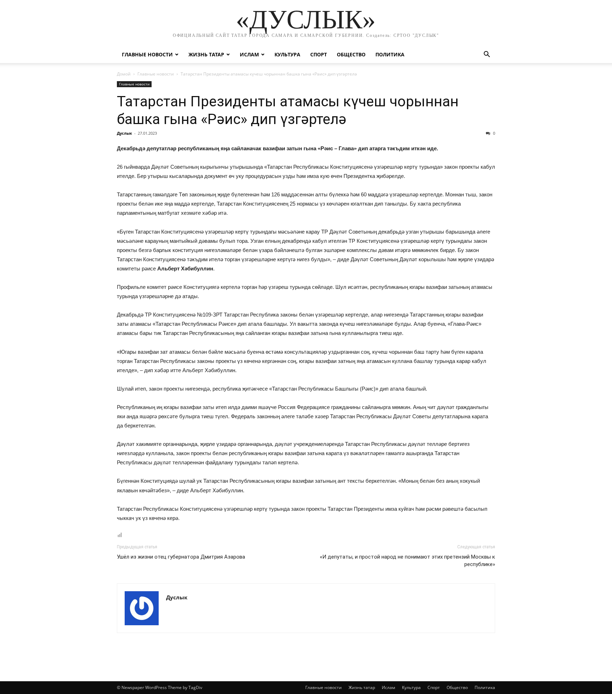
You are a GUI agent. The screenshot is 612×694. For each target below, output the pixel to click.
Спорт (318, 54)
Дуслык (124, 133)
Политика (389, 54)
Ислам (249, 54)
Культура (287, 54)
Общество (351, 54)
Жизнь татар (206, 54)
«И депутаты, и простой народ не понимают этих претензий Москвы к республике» (407, 560)
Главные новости (147, 54)
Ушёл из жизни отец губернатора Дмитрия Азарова (181, 557)
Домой (124, 74)
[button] (486, 55)
